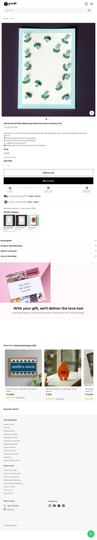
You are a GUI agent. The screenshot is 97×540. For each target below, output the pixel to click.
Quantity (8, 161)
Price (6, 149)
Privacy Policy (9, 487)
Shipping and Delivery (12, 480)
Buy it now (48, 181)
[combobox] (48, 10)
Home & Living (9, 451)
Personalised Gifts (11, 444)
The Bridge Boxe (11, 127)
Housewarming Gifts (12, 441)
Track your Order (10, 470)
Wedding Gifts (9, 431)
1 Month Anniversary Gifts (25, 345)
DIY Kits (7, 428)
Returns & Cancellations (13, 483)
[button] (15, 397)
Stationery (8, 457)
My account (8, 493)
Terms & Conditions (11, 477)
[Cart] (86, 4)
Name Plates (9, 424)
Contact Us (8, 490)
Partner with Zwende (12, 473)
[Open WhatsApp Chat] (90, 533)
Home (6, 18)
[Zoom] (91, 113)
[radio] (9, 223)
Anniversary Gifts (10, 434)
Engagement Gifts (11, 437)
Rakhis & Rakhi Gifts (11, 460)
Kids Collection (10, 447)
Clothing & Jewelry (11, 454)
